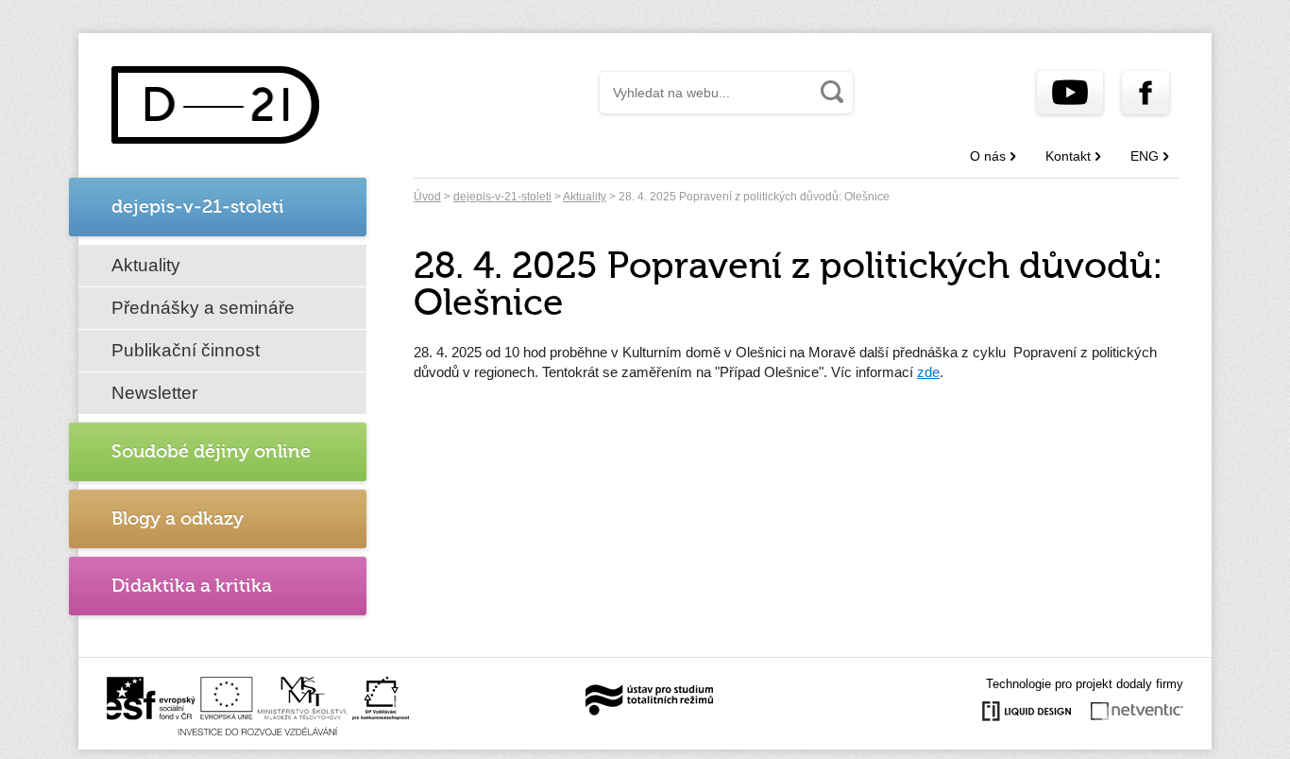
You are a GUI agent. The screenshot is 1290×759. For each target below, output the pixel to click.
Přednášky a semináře (203, 308)
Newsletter (154, 393)
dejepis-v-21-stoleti (502, 196)
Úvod (427, 196)
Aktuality (145, 265)
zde (928, 372)
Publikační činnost (185, 350)
